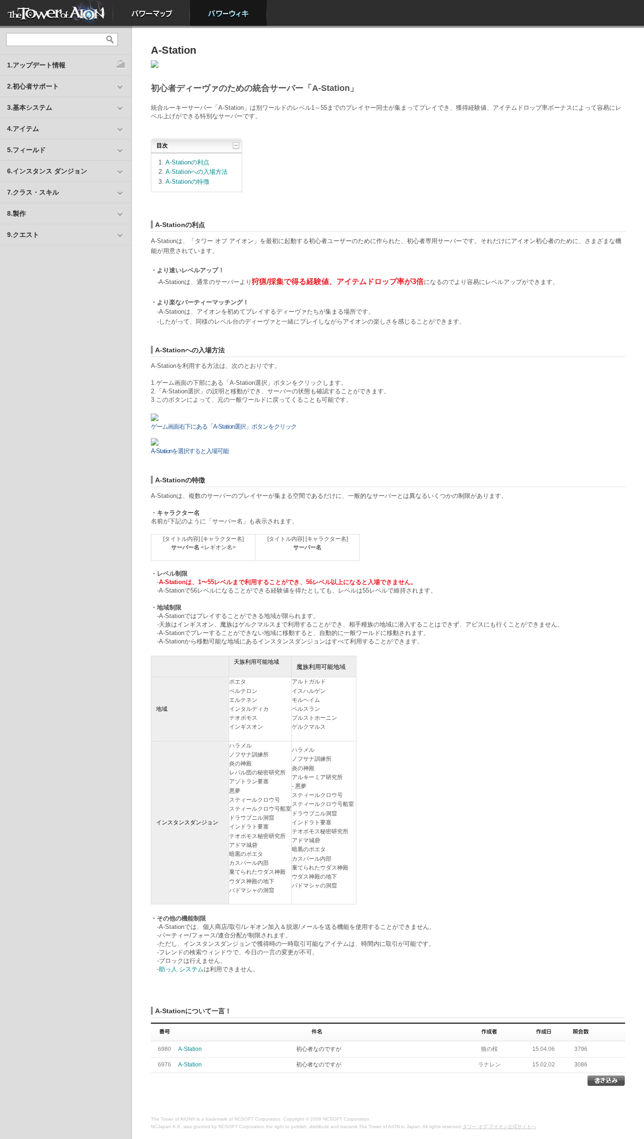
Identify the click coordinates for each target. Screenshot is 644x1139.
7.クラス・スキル (33, 192)
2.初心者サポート (33, 86)
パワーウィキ (228, 13)
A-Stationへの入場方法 (196, 171)
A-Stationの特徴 (187, 181)
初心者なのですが (318, 1049)
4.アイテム (23, 128)
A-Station (190, 1049)
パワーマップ (151, 13)
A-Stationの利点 (187, 162)
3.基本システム (29, 107)
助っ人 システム (181, 969)
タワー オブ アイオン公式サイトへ (499, 1126)
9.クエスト (23, 234)
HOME (56, 13)
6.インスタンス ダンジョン (47, 171)
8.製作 (16, 213)
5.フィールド (26, 150)
